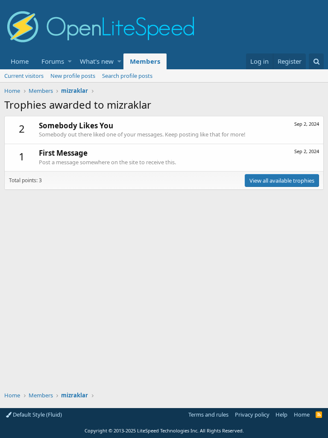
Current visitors (24, 76)
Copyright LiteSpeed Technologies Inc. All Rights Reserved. (164, 430)
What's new (97, 61)
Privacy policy (252, 414)
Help (281, 414)
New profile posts (72, 76)
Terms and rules (208, 414)
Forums (52, 61)
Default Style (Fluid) (37, 414)
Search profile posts (127, 76)
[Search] (316, 61)
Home (20, 61)
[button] (70, 61)
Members (145, 61)
